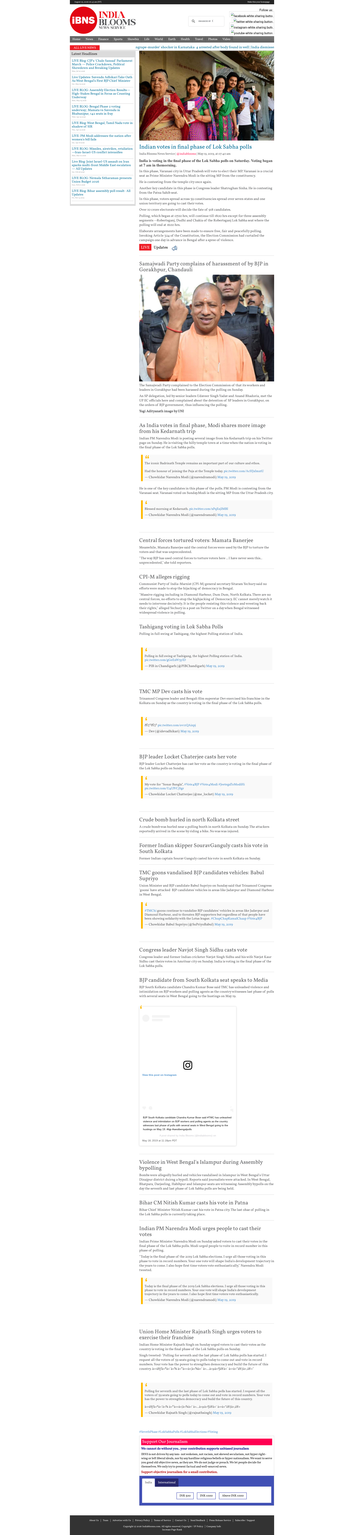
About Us (94, 1520)
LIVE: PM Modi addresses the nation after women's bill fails (101, 138)
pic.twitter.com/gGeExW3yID (165, 660)
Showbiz (133, 39)
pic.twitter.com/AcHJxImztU (244, 471)
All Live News (85, 48)
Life (146, 39)
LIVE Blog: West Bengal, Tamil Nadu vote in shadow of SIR (102, 125)
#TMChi (150, 911)
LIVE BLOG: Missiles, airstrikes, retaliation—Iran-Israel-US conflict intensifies (102, 151)
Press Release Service (220, 1520)
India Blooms (186, 1135)
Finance (103, 39)
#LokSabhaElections (193, 1432)
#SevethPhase (148, 1432)
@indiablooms (186, 154)
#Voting (212, 1432)
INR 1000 (206, 1496)
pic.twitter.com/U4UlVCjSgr (164, 788)
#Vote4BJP (191, 784)
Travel (199, 39)
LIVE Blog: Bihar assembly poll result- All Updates (101, 193)
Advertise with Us (122, 1520)
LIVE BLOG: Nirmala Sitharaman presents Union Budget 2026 (102, 180)
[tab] (148, 1482)
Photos (212, 39)
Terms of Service (162, 1520)
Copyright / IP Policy (192, 1526)
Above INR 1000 (233, 1496)
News (89, 39)
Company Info (213, 1526)
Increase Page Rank (172, 1529)
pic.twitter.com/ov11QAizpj (177, 725)
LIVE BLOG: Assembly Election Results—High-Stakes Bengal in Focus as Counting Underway (101, 94)
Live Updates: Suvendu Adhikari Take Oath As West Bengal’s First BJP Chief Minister (102, 79)
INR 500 (185, 1496)
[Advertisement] (103, 360)
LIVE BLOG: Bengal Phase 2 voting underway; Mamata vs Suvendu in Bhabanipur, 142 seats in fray (96, 110)
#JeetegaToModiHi (231, 784)
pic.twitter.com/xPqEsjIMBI (208, 509)
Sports (118, 39)
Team (105, 1520)
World (159, 39)
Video (226, 39)
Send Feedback (197, 1520)
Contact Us (180, 1520)
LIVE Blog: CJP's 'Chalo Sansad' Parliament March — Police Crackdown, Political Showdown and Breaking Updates (102, 64)
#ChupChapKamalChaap (228, 918)
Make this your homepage (258, 2)
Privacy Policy (142, 1520)
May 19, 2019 (226, 477)
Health (185, 39)
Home (76, 39)
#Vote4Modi (209, 784)
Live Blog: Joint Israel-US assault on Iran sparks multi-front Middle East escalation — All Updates (101, 165)
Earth (172, 39)
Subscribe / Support (245, 1520)
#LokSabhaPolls (168, 1432)
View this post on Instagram (159, 1074)
